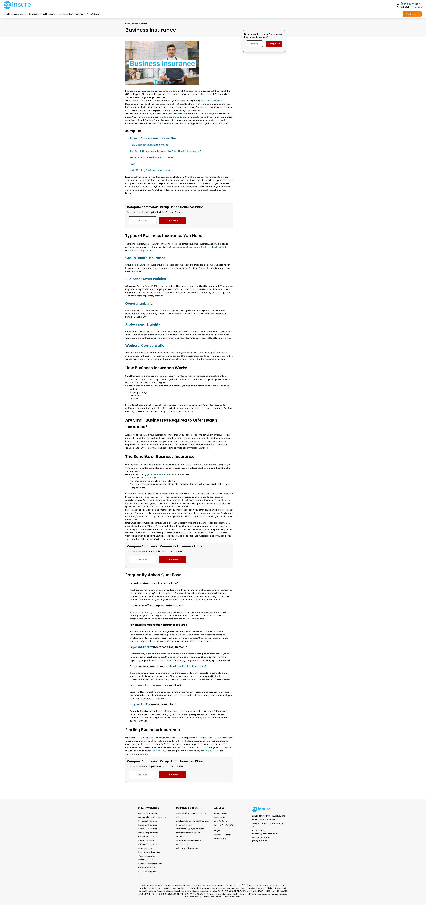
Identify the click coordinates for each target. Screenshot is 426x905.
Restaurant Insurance (147, 821)
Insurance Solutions (187, 807)
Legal (217, 830)
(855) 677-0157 (410, 3)
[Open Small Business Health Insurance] (58, 14)
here (246, 894)
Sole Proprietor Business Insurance (191, 813)
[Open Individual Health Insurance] (84, 14)
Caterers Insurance (146, 867)
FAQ (132, 164)
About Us (219, 807)
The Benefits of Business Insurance (151, 157)
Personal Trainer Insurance (150, 863)
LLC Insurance (182, 817)
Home (127, 24)
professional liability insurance (185, 666)
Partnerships (219, 817)
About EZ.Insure (221, 813)
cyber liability (141, 704)
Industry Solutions (148, 807)
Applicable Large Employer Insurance (192, 821)
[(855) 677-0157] (398, 5)
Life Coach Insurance (147, 871)
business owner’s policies (179, 247)
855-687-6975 (160, 750)
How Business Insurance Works (149, 144)
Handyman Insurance (147, 825)
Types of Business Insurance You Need (153, 138)
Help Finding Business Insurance (150, 170)
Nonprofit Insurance (185, 825)
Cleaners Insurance (146, 856)
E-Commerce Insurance (149, 829)
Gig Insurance (182, 844)
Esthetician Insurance (147, 844)
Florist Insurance (145, 860)
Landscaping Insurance (148, 832)
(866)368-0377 (260, 840)
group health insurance (210, 100)
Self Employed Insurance (187, 848)
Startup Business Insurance (188, 832)
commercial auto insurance (150, 685)
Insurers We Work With (224, 825)
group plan (162, 615)
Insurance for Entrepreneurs (188, 840)
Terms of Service (217, 897)
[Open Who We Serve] (100, 14)
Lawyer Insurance (146, 840)
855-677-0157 (212, 750)
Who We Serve (220, 821)
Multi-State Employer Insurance (190, 829)
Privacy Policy (235, 897)
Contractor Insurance (147, 813)
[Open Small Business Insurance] (27, 14)
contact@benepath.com (265, 833)
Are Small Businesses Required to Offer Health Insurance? (165, 151)
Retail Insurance (145, 848)
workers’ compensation (171, 117)
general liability (200, 247)
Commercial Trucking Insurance (152, 817)
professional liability (218, 247)
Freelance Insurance (185, 836)
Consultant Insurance (147, 836)
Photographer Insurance (149, 852)
